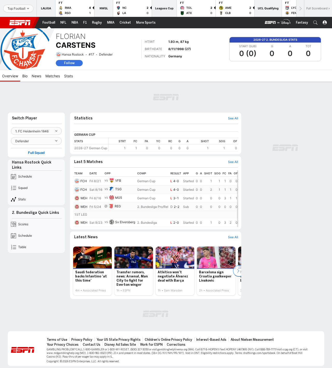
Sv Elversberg (125, 222)
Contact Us (91, 344)
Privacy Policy (81, 340)
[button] (315, 23)
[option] (92, 271)
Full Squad (36, 153)
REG (118, 206)
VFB (118, 180)
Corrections (176, 344)
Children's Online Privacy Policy (168, 340)
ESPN (20, 22)
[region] (173, 145)
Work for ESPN (151, 344)
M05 (118, 198)
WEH (83, 198)
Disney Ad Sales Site (120, 344)
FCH (83, 181)
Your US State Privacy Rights (118, 340)
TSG (118, 189)
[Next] (300, 8)
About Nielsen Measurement (252, 340)
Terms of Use (57, 340)
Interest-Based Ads (211, 340)
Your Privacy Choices (63, 344)
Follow (69, 63)
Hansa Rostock (73, 54)
